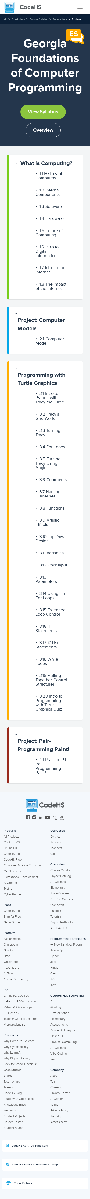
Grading (9, 950)
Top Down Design (51, 539)
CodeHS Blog (13, 1093)
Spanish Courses (61, 899)
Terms (54, 1105)
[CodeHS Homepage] (24, 7)
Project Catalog (60, 876)
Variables (51, 553)
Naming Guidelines (48, 494)
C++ (52, 973)
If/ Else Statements (48, 645)
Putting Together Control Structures (51, 680)
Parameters (46, 579)
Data (7, 956)
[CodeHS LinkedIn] (40, 818)
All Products (11, 836)
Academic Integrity (16, 979)
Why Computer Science (19, 1041)
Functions (52, 508)
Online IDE (11, 848)
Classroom (11, 945)
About (54, 1076)
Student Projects (14, 1116)
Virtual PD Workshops (18, 1007)
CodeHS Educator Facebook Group (35, 1164)
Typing (8, 889)
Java (53, 962)
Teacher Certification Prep (20, 1019)
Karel (53, 985)
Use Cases (57, 830)
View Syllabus (43, 112)
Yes (52, 1059)
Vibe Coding (58, 1054)
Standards (57, 905)
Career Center (13, 1122)
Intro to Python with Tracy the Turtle (50, 398)
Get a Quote (12, 922)
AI (51, 1001)
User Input (53, 565)
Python (55, 956)
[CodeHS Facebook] (28, 818)
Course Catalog (39, 19)
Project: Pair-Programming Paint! (43, 745)
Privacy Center (60, 1093)
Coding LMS (12, 842)
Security (55, 1116)
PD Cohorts (11, 1013)
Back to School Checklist (20, 1064)
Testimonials (12, 1081)
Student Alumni (14, 1128)
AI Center (56, 1099)
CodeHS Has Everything (67, 995)
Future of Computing (49, 233)
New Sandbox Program (69, 945)
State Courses (59, 893)
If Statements (46, 628)
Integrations (11, 968)
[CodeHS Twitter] (54, 818)
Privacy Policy (59, 1110)
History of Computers (49, 176)
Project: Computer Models (41, 324)
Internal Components (48, 192)
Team (53, 1081)
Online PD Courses (16, 996)
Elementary (57, 888)
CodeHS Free (13, 860)
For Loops (52, 447)
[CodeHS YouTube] (47, 818)
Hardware (51, 218)
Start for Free (12, 917)
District (55, 836)
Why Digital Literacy (17, 1058)
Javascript (57, 950)
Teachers (56, 848)
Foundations (60, 19)
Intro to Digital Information (47, 251)
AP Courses (58, 882)
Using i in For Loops (50, 595)
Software (50, 206)
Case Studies (12, 1070)
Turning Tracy (48, 432)
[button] (46, 163)
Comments (53, 479)
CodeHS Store (22, 1183)
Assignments (12, 939)
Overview (43, 130)
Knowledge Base (15, 1105)
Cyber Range (12, 894)
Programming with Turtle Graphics (42, 379)
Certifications (12, 871)
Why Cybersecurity (16, 1047)
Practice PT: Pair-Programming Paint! (51, 766)
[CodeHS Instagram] (34, 818)
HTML (54, 968)
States (8, 1076)
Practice (55, 911)
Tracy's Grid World (47, 416)
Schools (55, 842)
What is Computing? (46, 163)
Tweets (8, 1087)
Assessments (59, 1025)
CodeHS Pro (12, 854)
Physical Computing (63, 1042)
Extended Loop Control (51, 612)
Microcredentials (14, 1025)
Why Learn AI (12, 1053)
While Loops (47, 661)
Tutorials (56, 917)
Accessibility (58, 1122)
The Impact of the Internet (51, 286)
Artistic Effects (47, 522)
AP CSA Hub (58, 928)
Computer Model (50, 341)
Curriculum (18, 19)
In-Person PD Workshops (20, 1001)
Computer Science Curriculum (23, 865)
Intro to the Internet (50, 270)
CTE (53, 854)
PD (6, 990)
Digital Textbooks (61, 922)
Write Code (11, 962)
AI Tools (9, 973)
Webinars (10, 1110)
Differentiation (59, 1013)
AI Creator (10, 883)
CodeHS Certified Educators (30, 1146)
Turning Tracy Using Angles (48, 463)
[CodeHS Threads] (62, 818)
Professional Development (21, 877)
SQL (53, 979)
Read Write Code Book (19, 1099)
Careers (55, 1087)
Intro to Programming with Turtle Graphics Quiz (49, 703)
